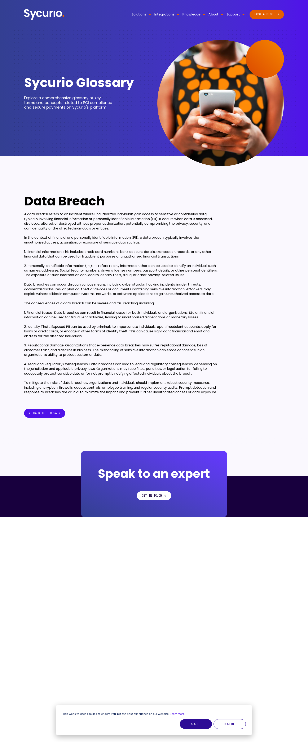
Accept (196, 724)
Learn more (177, 713)
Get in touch (152, 495)
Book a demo (265, 14)
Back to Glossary (46, 413)
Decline (230, 724)
